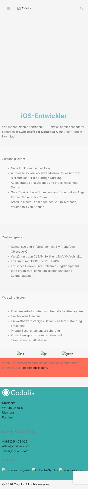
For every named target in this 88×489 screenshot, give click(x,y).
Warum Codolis (12, 407)
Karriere (7, 417)
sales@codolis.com (15, 451)
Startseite (9, 403)
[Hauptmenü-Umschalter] (8, 8)
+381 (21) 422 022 (14, 441)
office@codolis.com (15, 446)
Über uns (8, 412)
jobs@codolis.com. (35, 367)
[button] (82, 8)
